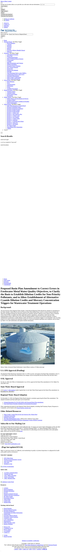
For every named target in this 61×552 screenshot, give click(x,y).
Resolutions (10, 95)
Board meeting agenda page (24, 408)
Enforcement (10, 60)
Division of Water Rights (13, 111)
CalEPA (9, 128)
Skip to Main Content (6, 1)
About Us (6, 23)
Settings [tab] (6, 27)
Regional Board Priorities (10, 510)
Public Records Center (9, 522)
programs (6, 281)
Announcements (11, 84)
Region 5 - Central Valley (13, 118)
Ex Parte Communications (11, 472)
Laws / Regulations (9, 519)
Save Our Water (8, 461)
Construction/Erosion (12, 57)
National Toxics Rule (9, 417)
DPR (30, 549)
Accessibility (7, 531)
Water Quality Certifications (14, 77)
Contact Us (6, 24)
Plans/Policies (7, 521)
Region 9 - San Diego (12, 124)
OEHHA (39, 549)
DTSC (34, 549)
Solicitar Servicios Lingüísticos (11, 495)
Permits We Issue (8, 474)
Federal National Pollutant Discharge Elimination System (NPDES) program (23, 420)
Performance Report (9, 498)
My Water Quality (11, 125)
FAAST (6, 492)
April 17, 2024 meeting (9, 390)
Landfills (9, 61)
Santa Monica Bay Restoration (14, 127)
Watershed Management (13, 76)
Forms (8, 87)
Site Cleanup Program (12, 67)
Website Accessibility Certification (30, 540)
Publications (10, 86)
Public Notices (8, 97)
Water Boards (7, 104)
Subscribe (6, 26)
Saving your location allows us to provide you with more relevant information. (20, 4)
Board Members (11, 43)
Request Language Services (11, 493)
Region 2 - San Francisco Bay (14, 114)
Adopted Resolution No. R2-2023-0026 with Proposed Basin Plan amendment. (24, 402)
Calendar (9, 44)
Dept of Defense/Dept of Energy (15, 59)
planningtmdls (7, 283)
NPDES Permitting (12, 64)
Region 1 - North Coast (13, 113)
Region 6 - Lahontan (12, 120)
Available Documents (12, 88)
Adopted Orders (11, 93)
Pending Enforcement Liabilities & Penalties (18, 101)
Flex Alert (6, 462)
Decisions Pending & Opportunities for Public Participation (13, 512)
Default (3, 9)
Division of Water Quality (13, 110)
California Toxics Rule (9, 416)
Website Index (7, 502)
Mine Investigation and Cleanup (15, 63)
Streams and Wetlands (12, 70)
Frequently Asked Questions (11, 517)
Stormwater (10, 68)
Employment (7, 514)
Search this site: (5, 34)
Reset (2, 12)
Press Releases (10, 81)
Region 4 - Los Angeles (13, 117)
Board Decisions (8, 90)
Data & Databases (8, 489)
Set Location (4, 6)
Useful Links (7, 501)
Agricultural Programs (12, 54)
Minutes (9, 49)
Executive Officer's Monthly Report (16, 50)
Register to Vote (8, 464)
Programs (6, 53)
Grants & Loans (8, 518)
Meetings (9, 46)
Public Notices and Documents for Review (17, 98)
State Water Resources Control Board (16, 105)
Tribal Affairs (7, 499)
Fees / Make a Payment (10, 475)
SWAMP (9, 71)
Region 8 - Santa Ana (12, 122)
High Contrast (4, 11)
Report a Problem (8, 524)
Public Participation (12, 103)
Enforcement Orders (12, 94)
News (8, 83)
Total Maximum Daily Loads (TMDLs (16, 73)
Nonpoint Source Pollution (13, 66)
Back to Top (7, 526)
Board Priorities (8, 508)
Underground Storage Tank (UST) (15, 74)
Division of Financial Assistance (15, 108)
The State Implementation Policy (12, 418)
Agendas (9, 47)
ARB (20, 549)
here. (21, 431)
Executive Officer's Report (10, 515)
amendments (7, 284)
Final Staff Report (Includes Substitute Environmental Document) (20, 403)
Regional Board (8, 41)
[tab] (2, 3)
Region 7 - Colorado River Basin (15, 121)
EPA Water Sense (8, 458)
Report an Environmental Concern (12, 459)
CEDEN (6, 488)
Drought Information (9, 491)
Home (5, 40)
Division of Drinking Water (14, 107)
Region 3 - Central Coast (13, 115)
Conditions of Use (8, 528)
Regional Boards (52, 545)
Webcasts (9, 51)
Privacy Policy (7, 529)
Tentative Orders (11, 91)
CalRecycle (25, 549)
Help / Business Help (9, 478)
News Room (7, 80)
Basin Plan (9, 56)
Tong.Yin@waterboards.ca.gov (12, 443)
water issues (7, 280)
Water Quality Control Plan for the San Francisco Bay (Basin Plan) (20, 414)
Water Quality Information (13, 78)
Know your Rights (9, 477)
